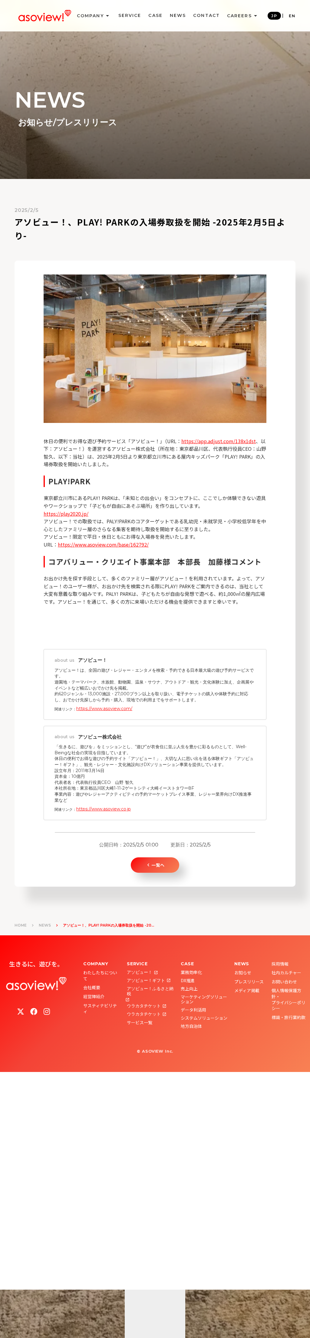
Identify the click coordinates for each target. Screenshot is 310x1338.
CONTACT (206, 15)
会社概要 (91, 987)
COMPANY (95, 963)
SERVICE (129, 15)
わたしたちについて (100, 975)
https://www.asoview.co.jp (103, 809)
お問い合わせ (284, 982)
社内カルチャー (286, 972)
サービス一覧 (139, 1022)
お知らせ (242, 972)
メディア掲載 (246, 990)
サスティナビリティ (100, 1008)
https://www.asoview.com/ (104, 708)
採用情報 (280, 964)
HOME (21, 925)
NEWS (178, 15)
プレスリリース (249, 982)
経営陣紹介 (93, 996)
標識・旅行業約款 (288, 1017)
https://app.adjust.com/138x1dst (218, 441)
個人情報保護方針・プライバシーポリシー (288, 999)
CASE (155, 15)
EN (292, 15)
